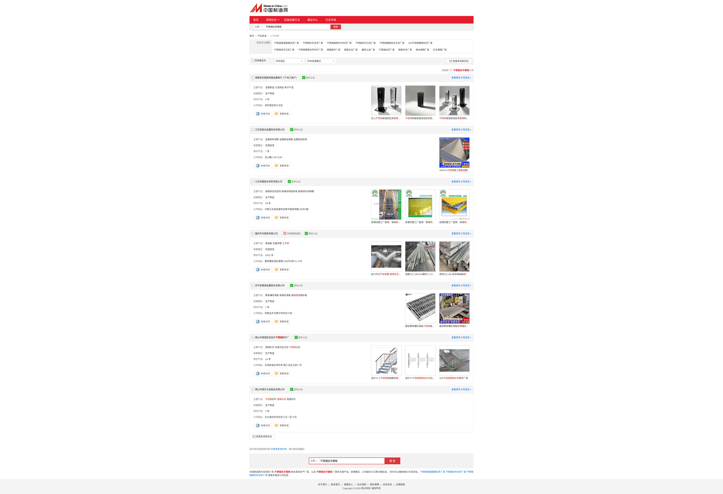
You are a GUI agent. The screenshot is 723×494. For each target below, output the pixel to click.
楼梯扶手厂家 (405, 49)
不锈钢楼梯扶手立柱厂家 (392, 43)
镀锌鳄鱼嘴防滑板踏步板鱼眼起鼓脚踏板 (454, 326)
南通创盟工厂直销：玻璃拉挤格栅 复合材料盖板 (454, 222)
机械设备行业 (292, 19)
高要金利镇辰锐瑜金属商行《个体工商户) (276, 77)
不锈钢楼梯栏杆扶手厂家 (339, 43)
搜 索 (392, 461)
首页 (256, 19)
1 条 (267, 151)
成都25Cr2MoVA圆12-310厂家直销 (420, 274)
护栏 (271, 399)
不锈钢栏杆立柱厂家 (365, 43)
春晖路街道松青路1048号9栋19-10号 (283, 261)
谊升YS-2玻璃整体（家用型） (386, 378)
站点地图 (361, 484)
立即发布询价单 (279, 449)
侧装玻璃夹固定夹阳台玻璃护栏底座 (420, 118)
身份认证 (310, 77)
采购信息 (271, 19)
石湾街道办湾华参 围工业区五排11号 (283, 365)
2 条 (267, 307)
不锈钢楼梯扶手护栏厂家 (310, 49)
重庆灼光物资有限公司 (266, 233)
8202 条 (269, 255)
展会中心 (312, 19)
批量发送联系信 (461, 61)
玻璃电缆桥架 (289, 191)
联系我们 (335, 484)
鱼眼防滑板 (285, 295)
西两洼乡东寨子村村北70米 (278, 313)
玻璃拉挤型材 (273, 191)
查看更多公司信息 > (461, 77)
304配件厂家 (453, 378)
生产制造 (269, 93)
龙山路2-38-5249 (273, 157)
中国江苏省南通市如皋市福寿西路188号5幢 (286, 209)
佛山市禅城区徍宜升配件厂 (272, 337)
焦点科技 (366, 488)
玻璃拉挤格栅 (306, 191)
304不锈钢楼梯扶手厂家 (420, 43)
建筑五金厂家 (368, 49)
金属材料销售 (272, 139)
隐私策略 (374, 484)
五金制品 (279, 87)
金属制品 (269, 87)
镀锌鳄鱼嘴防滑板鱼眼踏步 (420, 326)
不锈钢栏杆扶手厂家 (313, 43)
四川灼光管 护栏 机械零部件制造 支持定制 (386, 274)
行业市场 (331, 19)
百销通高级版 (294, 233)
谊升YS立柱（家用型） (420, 378)
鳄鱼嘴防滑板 (272, 295)
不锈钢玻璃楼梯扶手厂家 (286, 43)
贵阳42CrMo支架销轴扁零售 (454, 274)
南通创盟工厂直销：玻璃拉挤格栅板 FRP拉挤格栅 (420, 222)
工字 (285, 243)
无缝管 (277, 243)
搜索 (335, 26)
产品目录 (262, 35)
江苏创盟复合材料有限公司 (268, 181)
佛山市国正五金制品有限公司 (269, 389)
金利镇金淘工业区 (274, 105)
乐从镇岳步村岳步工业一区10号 (281, 417)
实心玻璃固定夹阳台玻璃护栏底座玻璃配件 (386, 118)
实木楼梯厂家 (440, 49)
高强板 (268, 243)
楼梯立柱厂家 (351, 49)
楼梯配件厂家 (333, 49)
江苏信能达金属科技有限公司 (269, 129)
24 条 (268, 359)
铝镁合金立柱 (281, 347)
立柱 (294, 347)
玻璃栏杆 (269, 347)
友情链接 (400, 484)
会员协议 (387, 484)
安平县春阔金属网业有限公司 (269, 285)
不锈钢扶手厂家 (387, 49)
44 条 (268, 203)
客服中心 (348, 484)
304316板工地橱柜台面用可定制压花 (454, 170)
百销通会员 (260, 60)
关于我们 (322, 484)
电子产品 (289, 87)
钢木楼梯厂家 (422, 49)
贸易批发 (269, 145)
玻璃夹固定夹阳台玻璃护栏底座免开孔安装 (454, 118)
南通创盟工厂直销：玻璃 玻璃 (386, 222)
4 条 (267, 99)
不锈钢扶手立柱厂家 (284, 49)
